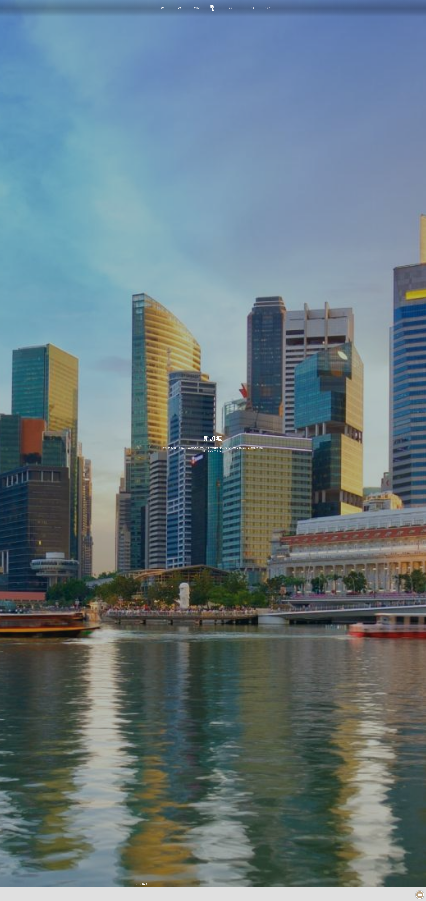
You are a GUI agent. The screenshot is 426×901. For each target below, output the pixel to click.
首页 (137, 884)
